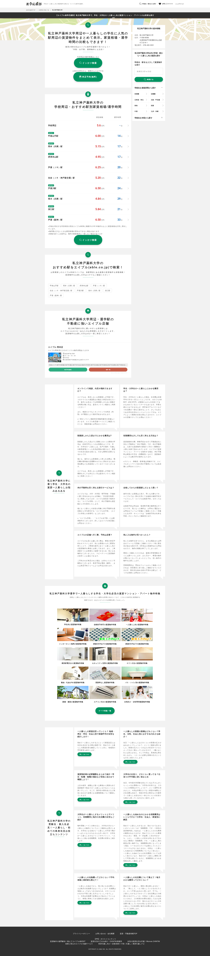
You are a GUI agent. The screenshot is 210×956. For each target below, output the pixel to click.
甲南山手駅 (54, 285)
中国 (136, 111)
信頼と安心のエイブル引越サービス (79, 943)
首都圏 (137, 94)
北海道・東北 (139, 100)
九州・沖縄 (154, 111)
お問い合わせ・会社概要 (104, 933)
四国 (152, 105)
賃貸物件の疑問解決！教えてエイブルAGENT (67, 941)
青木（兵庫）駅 (94, 290)
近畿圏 (153, 94)
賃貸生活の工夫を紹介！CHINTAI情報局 (106, 941)
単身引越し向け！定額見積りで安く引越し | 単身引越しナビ (121, 943)
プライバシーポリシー (81, 933)
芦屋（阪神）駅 (56, 295)
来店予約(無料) (68, 369)
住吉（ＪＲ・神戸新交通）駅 (61, 290)
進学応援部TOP (30, 10)
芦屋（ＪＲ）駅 (99, 285)
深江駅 (107, 290)
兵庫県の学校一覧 (44, 10)
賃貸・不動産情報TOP (128, 933)
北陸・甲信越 (155, 100)
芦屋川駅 (80, 290)
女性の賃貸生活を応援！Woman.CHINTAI (143, 941)
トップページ (179, 4)
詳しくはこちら (84, 754)
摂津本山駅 (84, 285)
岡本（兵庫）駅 (69, 285)
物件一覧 (108, 369)
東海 (136, 105)
